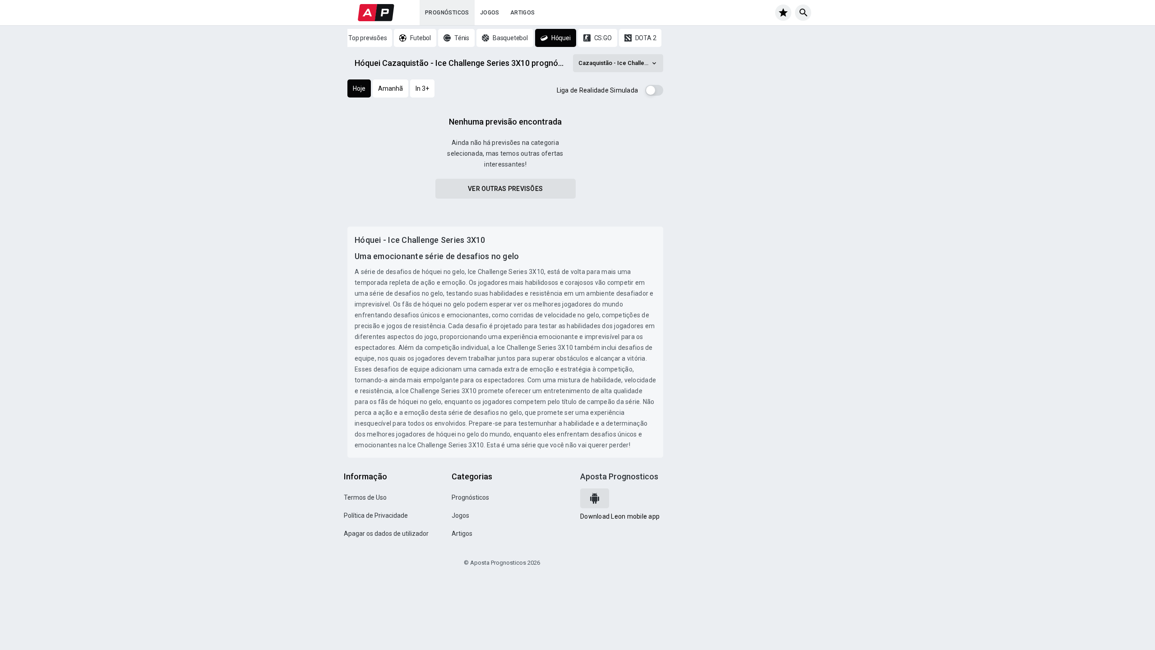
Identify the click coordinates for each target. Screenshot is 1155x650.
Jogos (489, 12)
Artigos (522, 12)
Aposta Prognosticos (619, 476)
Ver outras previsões (505, 188)
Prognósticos (447, 12)
